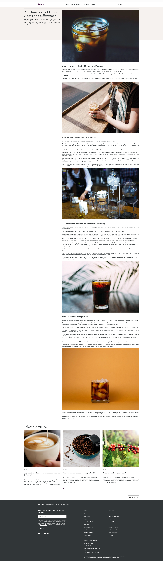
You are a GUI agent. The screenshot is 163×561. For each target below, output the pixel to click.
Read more (26, 488)
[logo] (41, 4)
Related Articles (35, 427)
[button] (93, 4)
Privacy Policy (43, 524)
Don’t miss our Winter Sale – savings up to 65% (81, 0)
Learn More (116, 557)
